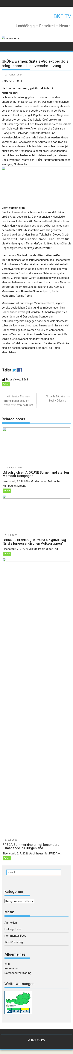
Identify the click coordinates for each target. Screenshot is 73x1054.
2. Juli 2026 (11, 840)
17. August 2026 (13, 467)
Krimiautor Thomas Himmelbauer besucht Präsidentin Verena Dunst (18, 401)
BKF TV (62, 16)
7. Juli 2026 (11, 535)
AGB (7, 964)
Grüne (6, 384)
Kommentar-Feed (15, 935)
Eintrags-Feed (13, 929)
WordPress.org (13, 942)
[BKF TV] (5, 46)
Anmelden (10, 922)
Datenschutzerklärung (17, 973)
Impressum (11, 968)
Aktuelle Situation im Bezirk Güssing (57, 398)
